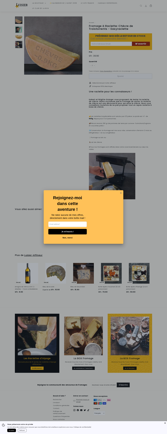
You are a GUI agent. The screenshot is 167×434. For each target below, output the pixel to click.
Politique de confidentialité (82, 427)
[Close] (165, 423)
